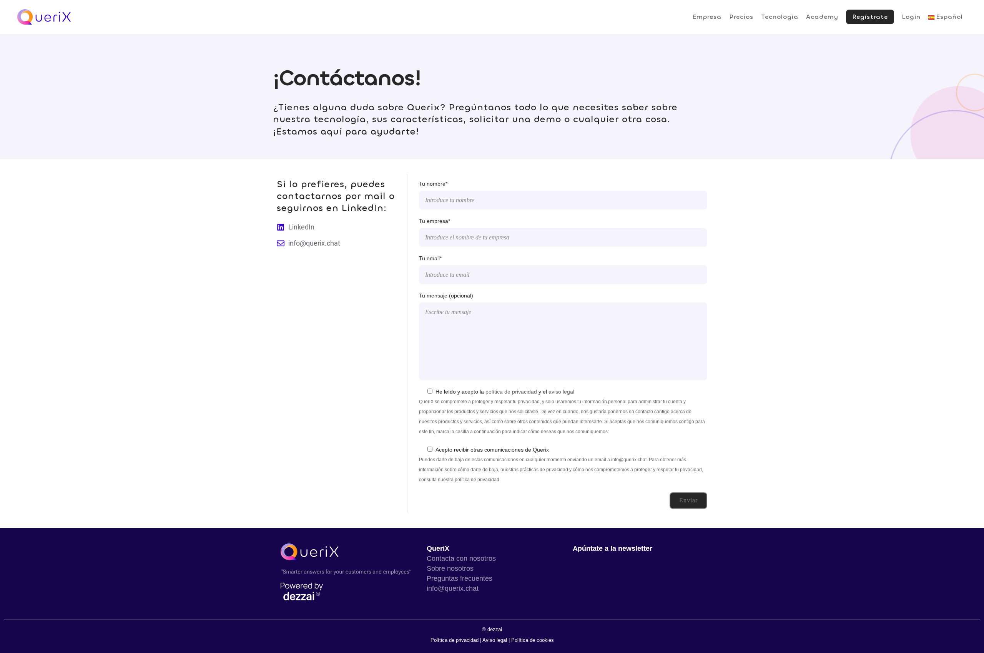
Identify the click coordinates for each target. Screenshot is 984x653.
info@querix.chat (453, 588)
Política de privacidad (455, 640)
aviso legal (561, 392)
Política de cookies (532, 640)
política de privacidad (511, 392)
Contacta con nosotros (461, 558)
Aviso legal (494, 640)
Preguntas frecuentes (459, 578)
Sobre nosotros (450, 568)
